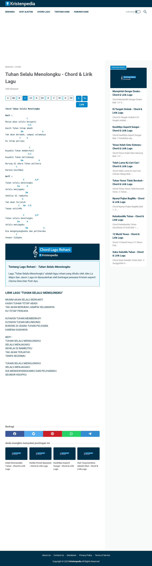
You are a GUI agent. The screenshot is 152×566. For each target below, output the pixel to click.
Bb (13, 98)
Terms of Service (102, 555)
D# (42, 98)
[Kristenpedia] (22, 3)
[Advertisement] (76, 39)
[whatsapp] (71, 434)
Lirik (81, 104)
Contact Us (59, 555)
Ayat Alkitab (26, 12)
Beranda (10, 12)
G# (71, 98)
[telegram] (90, 434)
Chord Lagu (43, 12)
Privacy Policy (85, 555)
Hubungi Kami (81, 12)
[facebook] (14, 434)
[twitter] (33, 434)
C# (31, 98)
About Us (46, 555)
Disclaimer (71, 555)
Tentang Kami (61, 12)
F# (60, 98)
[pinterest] (52, 434)
